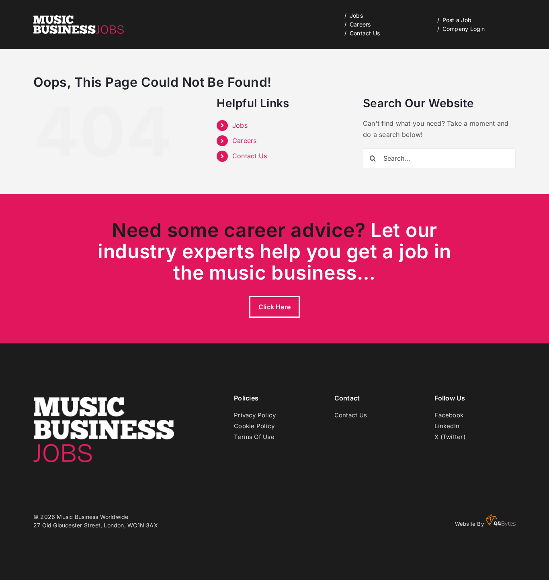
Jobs (240, 125)
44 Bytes (500, 520)
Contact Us (249, 156)
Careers (244, 141)
